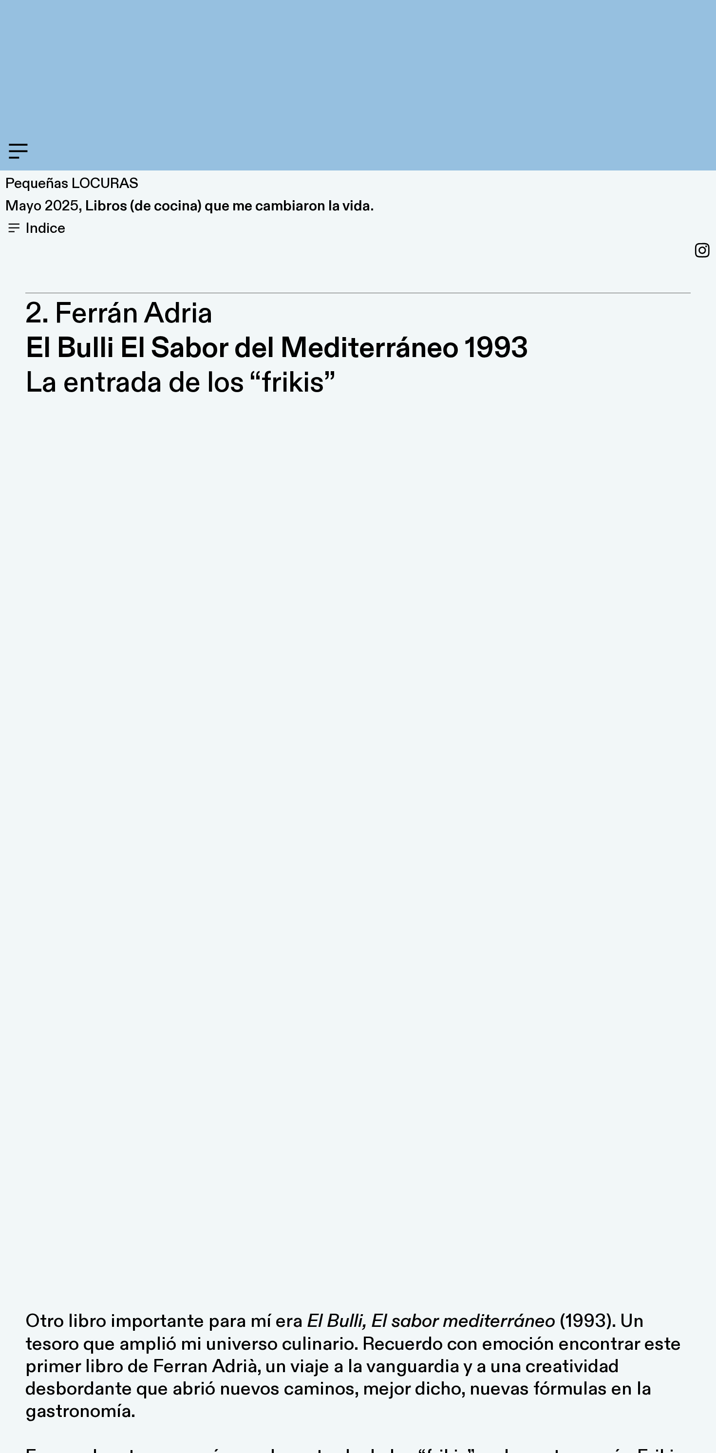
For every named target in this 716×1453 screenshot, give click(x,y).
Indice (43, 228)
